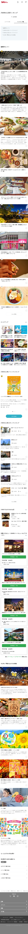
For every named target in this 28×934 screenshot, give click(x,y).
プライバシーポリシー (19, 917)
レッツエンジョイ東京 (5, 890)
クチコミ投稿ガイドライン (16, 919)
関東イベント (19, 890)
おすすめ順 (7, 21)
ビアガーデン (18, 656)
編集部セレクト (6, 28)
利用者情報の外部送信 (5, 919)
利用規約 (11, 917)
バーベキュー (11, 656)
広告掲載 (20, 921)
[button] (12, 411)
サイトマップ (5, 917)
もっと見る (14, 314)
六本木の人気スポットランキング (10, 32)
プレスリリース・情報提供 (12, 921)
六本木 (3, 862)
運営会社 (25, 921)
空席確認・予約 (14, 556)
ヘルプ (24, 919)
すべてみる (14, 416)
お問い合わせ (3, 921)
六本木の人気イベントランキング (10, 30)
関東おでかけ (13, 890)
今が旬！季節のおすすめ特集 (9, 35)
